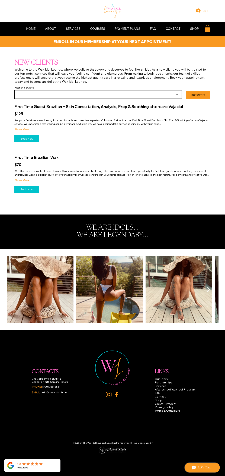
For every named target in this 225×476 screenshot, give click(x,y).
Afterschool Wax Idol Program (175, 389)
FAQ (157, 393)
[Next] (194, 40)
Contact (160, 396)
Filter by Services (24, 87)
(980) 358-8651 (46, 386)
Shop (158, 400)
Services (160, 386)
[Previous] (30, 40)
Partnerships (163, 382)
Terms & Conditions (168, 410)
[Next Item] (208, 289)
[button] (51, 28)
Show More (22, 129)
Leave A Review (165, 403)
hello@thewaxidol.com (50, 392)
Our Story (161, 379)
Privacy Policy (164, 407)
